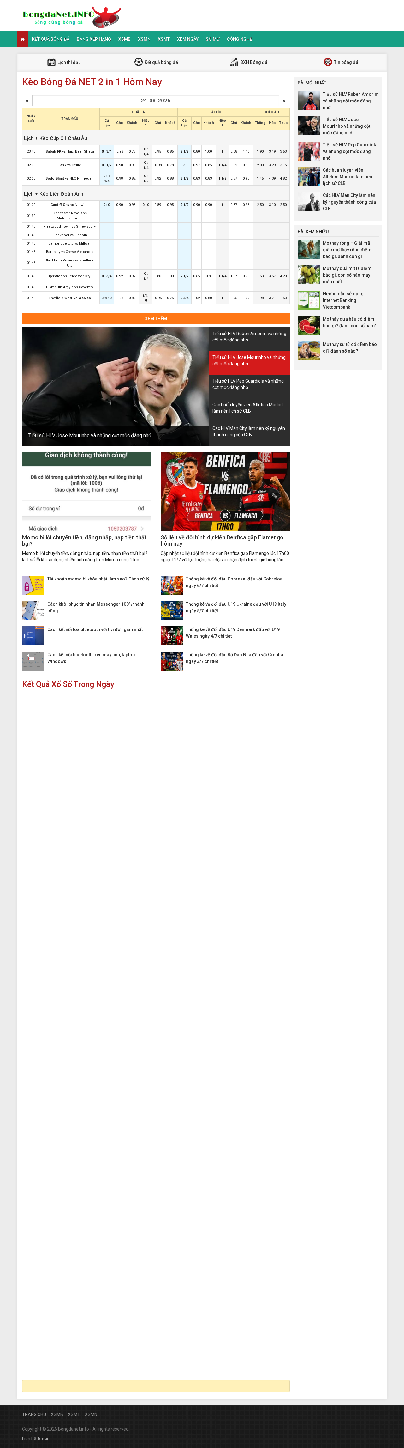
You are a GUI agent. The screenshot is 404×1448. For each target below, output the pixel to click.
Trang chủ (34, 1414)
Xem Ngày (188, 39)
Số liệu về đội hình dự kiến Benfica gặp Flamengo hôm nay (222, 540)
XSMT (164, 39)
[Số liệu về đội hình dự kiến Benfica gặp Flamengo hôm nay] (225, 491)
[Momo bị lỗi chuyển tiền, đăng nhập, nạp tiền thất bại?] (86, 491)
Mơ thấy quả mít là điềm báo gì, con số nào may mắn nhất (347, 275)
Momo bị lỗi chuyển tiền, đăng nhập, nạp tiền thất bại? (84, 540)
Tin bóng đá (345, 62)
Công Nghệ (239, 39)
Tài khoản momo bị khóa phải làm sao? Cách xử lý (98, 578)
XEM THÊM (156, 318)
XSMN (144, 39)
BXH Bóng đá (253, 62)
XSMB (124, 39)
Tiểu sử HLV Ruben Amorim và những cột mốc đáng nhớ (351, 101)
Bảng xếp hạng (94, 39)
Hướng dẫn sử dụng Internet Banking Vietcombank (343, 300)
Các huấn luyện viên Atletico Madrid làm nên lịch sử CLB (347, 177)
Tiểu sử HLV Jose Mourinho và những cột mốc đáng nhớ (89, 436)
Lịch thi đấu (68, 62)
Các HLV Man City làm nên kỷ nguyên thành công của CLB (349, 202)
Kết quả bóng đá (50, 39)
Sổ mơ (213, 39)
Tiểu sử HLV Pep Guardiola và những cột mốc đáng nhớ (350, 151)
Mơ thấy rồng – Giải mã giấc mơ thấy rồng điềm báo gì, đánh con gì (347, 250)
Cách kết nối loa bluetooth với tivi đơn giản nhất (95, 629)
